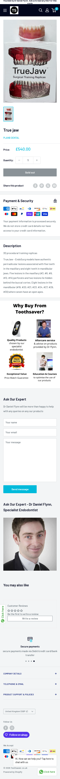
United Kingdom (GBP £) (16, 711)
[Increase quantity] (36, 160)
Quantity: (8, 160)
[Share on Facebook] (35, 185)
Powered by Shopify (12, 772)
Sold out (30, 172)
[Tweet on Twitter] (48, 185)
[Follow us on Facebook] (5, 728)
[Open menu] (5, 10)
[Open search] (40, 10)
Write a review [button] (30, 618)
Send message (20, 489)
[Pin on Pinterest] (41, 185)
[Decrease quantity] (19, 160)
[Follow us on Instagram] (12, 728)
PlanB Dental (11, 137)
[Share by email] (54, 185)
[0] (54, 10)
